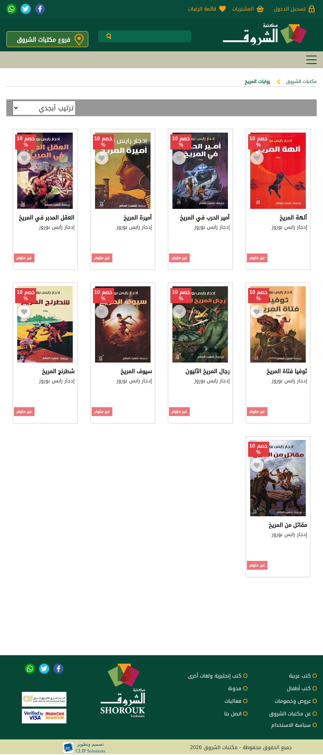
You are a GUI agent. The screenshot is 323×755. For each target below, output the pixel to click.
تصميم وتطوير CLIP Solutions (90, 747)
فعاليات (233, 701)
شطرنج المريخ (58, 371)
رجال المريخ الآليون (207, 371)
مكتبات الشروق (301, 81)
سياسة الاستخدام (291, 725)
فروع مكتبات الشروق (43, 39)
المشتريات (243, 8)
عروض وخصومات (293, 701)
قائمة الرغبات (202, 8)
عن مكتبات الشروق (290, 713)
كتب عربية (300, 675)
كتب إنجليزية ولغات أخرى (214, 675)
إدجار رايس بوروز (289, 227)
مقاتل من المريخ (288, 525)
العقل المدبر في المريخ (46, 217)
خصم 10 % (258, 141)
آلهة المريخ (293, 217)
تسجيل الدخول (289, 8)
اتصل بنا (232, 713)
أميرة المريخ (138, 217)
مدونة (234, 688)
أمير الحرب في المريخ (205, 217)
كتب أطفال (299, 688)
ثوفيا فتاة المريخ (287, 371)
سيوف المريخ (136, 371)
